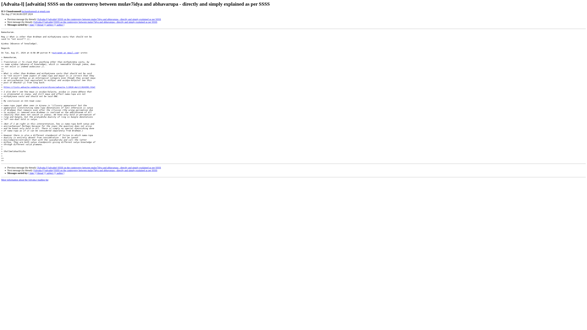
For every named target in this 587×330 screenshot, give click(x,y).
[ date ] (32, 25)
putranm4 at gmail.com (65, 53)
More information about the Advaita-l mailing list (24, 180)
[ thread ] (40, 25)
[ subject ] (50, 25)
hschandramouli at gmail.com (36, 11)
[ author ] (59, 25)
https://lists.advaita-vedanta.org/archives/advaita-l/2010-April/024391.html (49, 87)
